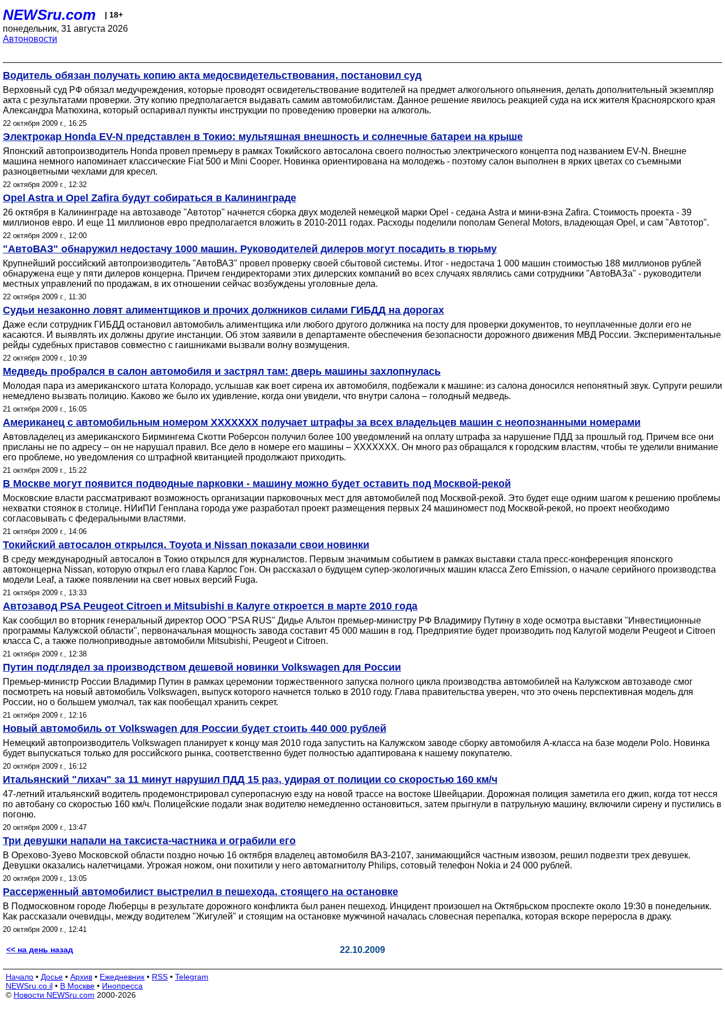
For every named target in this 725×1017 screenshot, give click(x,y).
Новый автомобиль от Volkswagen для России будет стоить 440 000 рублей (194, 728)
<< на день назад (39, 949)
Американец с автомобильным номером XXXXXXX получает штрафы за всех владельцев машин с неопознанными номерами (322, 422)
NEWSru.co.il (29, 985)
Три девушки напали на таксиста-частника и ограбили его (149, 840)
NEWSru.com (49, 14)
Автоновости (30, 39)
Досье (52, 976)
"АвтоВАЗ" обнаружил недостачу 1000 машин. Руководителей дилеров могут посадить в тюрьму (250, 249)
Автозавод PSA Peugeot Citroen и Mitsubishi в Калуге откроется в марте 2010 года (210, 606)
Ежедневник (122, 976)
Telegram (191, 976)
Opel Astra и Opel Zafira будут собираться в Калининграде (149, 198)
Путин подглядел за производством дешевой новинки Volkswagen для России (202, 667)
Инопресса (122, 985)
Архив (81, 976)
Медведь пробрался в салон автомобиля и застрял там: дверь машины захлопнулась (222, 371)
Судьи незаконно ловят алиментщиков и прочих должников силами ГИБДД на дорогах (223, 310)
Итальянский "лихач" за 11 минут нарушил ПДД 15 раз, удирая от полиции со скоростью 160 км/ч (250, 779)
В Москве (77, 985)
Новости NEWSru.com (54, 994)
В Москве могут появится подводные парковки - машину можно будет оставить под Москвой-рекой (257, 483)
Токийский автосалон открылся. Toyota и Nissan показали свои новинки (186, 544)
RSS (160, 976)
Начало (19, 976)
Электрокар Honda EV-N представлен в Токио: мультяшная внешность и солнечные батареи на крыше (263, 136)
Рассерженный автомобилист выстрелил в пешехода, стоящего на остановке (200, 891)
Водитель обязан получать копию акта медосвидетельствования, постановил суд (212, 75)
